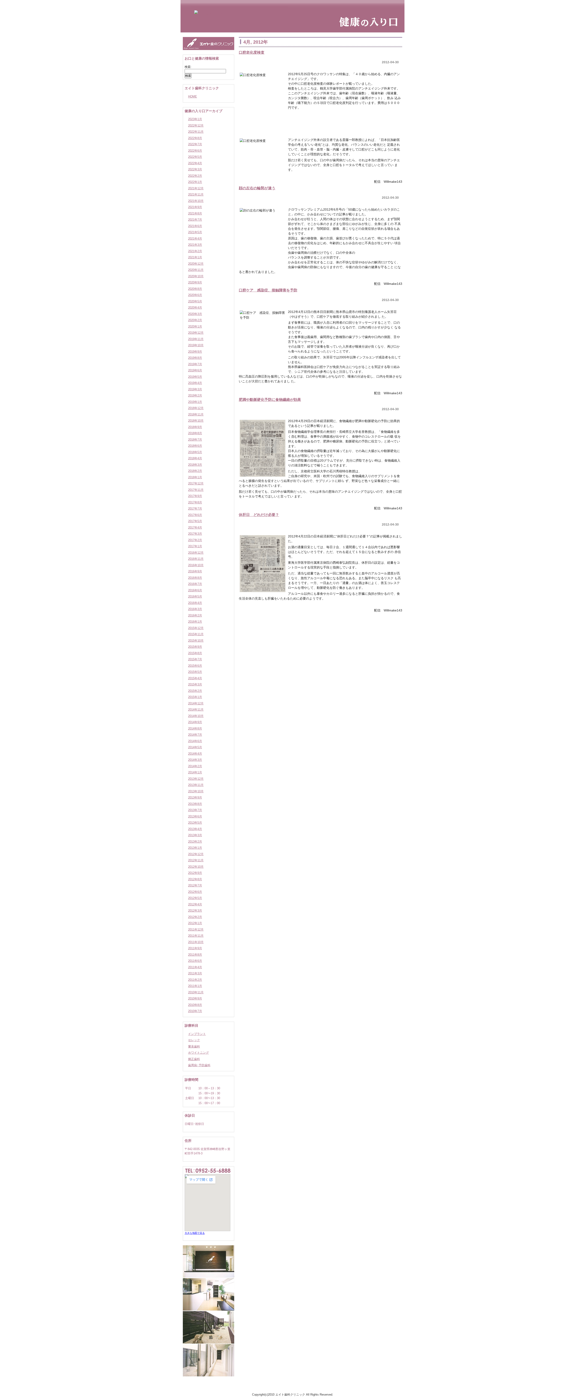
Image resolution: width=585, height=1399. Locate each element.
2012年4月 (195, 904)
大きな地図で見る (195, 1233)
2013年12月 (196, 778)
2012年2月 (195, 917)
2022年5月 (195, 157)
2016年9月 (195, 571)
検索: (188, 67)
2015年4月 (195, 678)
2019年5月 (195, 376)
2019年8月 (195, 358)
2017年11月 (196, 490)
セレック (194, 1040)
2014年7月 (195, 734)
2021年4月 (195, 238)
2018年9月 (195, 427)
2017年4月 (195, 527)
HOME (192, 96)
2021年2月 (195, 251)
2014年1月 (195, 772)
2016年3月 (195, 609)
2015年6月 (195, 665)
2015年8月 (195, 653)
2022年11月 (196, 131)
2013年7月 (195, 810)
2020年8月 (195, 289)
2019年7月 (195, 364)
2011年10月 (196, 942)
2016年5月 (195, 596)
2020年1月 (195, 326)
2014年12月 (196, 703)
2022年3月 (195, 169)
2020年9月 (195, 282)
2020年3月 (195, 314)
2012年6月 (195, 892)
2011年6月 (195, 961)
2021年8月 (195, 213)
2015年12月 (196, 628)
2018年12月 (196, 408)
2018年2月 (195, 471)
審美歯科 (194, 1046)
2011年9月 (195, 948)
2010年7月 (195, 1011)
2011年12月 (196, 929)
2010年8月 (195, 1005)
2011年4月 (195, 967)
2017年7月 (195, 508)
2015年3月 (195, 684)
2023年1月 (195, 119)
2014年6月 (195, 741)
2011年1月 (195, 986)
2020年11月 (196, 270)
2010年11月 (196, 992)
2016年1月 (195, 621)
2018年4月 (195, 458)
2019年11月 (196, 339)
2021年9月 (195, 207)
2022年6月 (195, 150)
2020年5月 (195, 301)
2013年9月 (195, 797)
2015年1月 (195, 697)
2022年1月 (195, 182)
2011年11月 (196, 935)
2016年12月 (196, 552)
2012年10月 (196, 866)
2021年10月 (196, 201)
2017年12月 (196, 483)
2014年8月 (195, 728)
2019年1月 (195, 402)
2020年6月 (195, 295)
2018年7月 (195, 439)
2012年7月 (195, 885)
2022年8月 (195, 138)
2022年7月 (195, 144)
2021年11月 (196, 194)
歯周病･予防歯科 (199, 1065)
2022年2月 (195, 175)
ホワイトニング (198, 1052)
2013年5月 (195, 822)
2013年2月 (195, 841)
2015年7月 (195, 659)
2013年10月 (196, 791)
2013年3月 (195, 835)
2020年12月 (196, 263)
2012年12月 (196, 854)
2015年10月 (196, 640)
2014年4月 (195, 753)
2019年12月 (196, 332)
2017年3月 (195, 533)
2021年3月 (195, 244)
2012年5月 (195, 898)
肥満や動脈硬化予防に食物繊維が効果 (270, 399)
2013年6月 (195, 816)
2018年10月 (196, 420)
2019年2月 (195, 395)
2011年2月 (195, 979)
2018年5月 (195, 452)
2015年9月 (195, 646)
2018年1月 (195, 477)
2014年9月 (195, 722)
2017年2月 (195, 540)
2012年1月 (195, 923)
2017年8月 (195, 502)
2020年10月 (196, 276)
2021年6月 (195, 226)
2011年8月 (195, 954)
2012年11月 (196, 860)
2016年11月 (196, 559)
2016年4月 (195, 603)
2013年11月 (196, 785)
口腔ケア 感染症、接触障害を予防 (268, 290)
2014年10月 (196, 716)
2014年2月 (195, 766)
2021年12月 (196, 188)
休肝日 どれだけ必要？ (259, 515)
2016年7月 (195, 584)
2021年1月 (195, 257)
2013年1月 (195, 847)
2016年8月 (195, 577)
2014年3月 (195, 760)
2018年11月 (196, 414)
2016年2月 (195, 615)
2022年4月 (195, 163)
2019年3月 (195, 389)
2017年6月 (195, 515)
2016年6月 (195, 590)
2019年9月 (195, 351)
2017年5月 (195, 521)
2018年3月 (195, 464)
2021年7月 (195, 219)
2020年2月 (195, 320)
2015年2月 (195, 691)
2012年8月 (195, 879)
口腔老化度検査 (251, 52)
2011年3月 (195, 973)
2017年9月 (195, 496)
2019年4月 (195, 383)
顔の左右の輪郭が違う (257, 188)
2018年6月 (195, 445)
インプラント (197, 1034)
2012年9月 (195, 873)
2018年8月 (195, 433)
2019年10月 (196, 345)
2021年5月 (195, 232)
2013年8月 (195, 804)
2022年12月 (196, 125)
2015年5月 (195, 672)
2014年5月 (195, 747)
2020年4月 (195, 307)
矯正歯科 (194, 1059)
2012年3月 (195, 910)
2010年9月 (195, 998)
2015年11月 (196, 634)
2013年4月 (195, 829)
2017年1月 (195, 546)
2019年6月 (195, 370)
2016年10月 (196, 565)
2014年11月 (196, 709)
